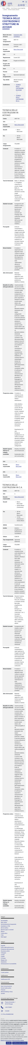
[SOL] (24, 5)
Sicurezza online (5, 951)
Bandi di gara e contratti (7, 929)
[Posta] (21, 5)
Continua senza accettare (20, 1043)
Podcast (3, 990)
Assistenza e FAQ (5, 926)
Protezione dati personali (7, 949)
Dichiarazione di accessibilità (8, 963)
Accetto (9, 1043)
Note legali (3, 937)
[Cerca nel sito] (26, 5)
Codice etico (4, 933)
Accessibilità (4, 920)
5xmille (3, 993)
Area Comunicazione (6, 986)
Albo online (4, 922)
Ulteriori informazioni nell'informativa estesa (12, 1040)
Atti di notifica (4, 928)
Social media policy (6, 988)
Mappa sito (4, 960)
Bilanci (2, 931)
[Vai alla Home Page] (7, 3)
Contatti (7, 1011)
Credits (3, 956)
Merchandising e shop (7, 991)
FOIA (2, 935)
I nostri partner (5, 972)
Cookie (2, 954)
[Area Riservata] (19, 5)
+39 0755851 (8, 1007)
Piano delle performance (7, 947)
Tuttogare (3, 953)
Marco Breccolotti (18, 49)
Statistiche (3, 962)
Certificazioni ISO (5, 979)
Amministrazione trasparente (8, 924)
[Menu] (26, 2)
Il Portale (3, 958)
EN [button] (23, 1)
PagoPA (3, 945)
